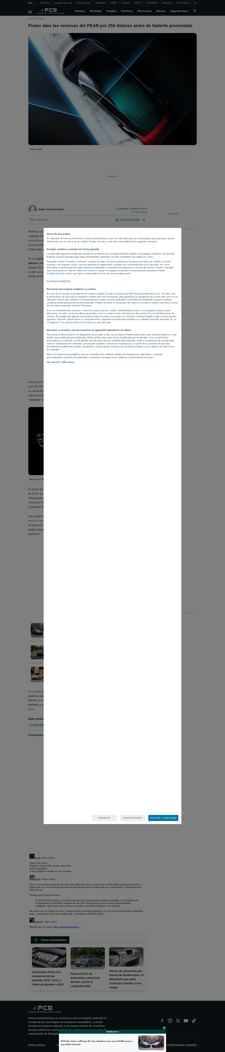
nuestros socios (91, 310)
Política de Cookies (86, 270)
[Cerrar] (164, 1028)
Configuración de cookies (60, 273)
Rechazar (104, 818)
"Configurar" (53, 322)
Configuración (132, 818)
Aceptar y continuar (163, 818)
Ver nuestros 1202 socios (60, 362)
